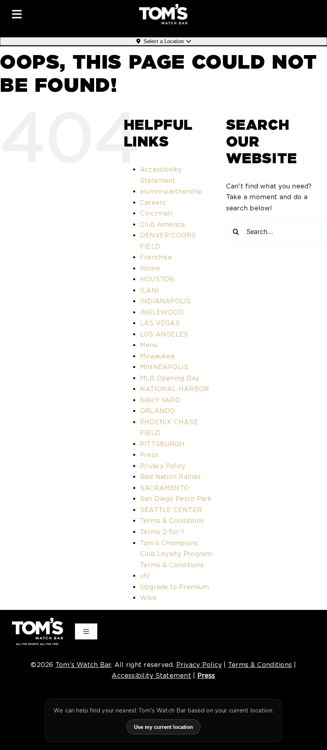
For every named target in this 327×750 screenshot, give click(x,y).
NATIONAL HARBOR (174, 389)
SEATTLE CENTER (171, 510)
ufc (145, 576)
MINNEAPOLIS (164, 367)
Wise (148, 598)
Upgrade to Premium (174, 587)
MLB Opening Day (169, 378)
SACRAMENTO (164, 488)
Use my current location (163, 727)
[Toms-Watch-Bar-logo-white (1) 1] (163, 7)
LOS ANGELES (164, 334)
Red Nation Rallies (170, 477)
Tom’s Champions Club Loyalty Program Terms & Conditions (176, 554)
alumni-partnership (171, 191)
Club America (162, 224)
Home (150, 268)
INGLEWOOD (161, 312)
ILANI (149, 290)
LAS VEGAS (160, 323)
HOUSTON (157, 279)
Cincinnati (156, 213)
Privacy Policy (162, 466)
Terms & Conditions (172, 520)
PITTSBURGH (162, 444)
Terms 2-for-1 (162, 532)
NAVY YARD (160, 400)
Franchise (156, 257)
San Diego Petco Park (176, 499)
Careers (153, 202)
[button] (55, 14)
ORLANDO (157, 411)
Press (149, 455)
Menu (149, 345)
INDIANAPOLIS (165, 301)
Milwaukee (157, 356)
